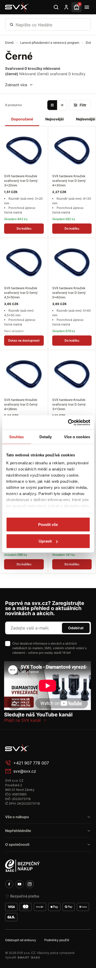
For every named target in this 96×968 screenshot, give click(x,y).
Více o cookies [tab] (77, 436)
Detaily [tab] (45, 436)
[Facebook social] (9, 884)
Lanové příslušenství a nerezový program (50, 42)
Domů (9, 42)
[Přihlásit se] (66, 7)
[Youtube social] (19, 884)
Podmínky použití (56, 940)
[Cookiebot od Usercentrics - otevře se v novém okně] (68, 422)
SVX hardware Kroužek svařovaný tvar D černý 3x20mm (21, 180)
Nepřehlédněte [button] (18, 830)
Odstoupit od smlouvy (20, 940)
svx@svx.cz (24, 771)
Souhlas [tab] (16, 436)
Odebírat (75, 628)
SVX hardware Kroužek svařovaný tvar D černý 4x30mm (69, 180)
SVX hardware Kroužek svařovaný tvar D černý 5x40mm (69, 292)
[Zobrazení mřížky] (52, 105)
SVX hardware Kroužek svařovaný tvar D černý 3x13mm (69, 404)
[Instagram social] (30, 884)
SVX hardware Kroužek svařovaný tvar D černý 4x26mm (21, 404)
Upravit (45, 541)
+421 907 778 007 (31, 763)
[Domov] (43, 748)
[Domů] (17, 7)
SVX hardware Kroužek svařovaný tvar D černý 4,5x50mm (21, 292)
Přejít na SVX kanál (22, 720)
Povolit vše (48, 524)
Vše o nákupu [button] (17, 817)
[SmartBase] (28, 957)
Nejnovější (54, 119)
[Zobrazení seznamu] (62, 105)
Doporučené (22, 119)
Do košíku (24, 228)
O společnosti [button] (17, 844)
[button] (19, 84)
